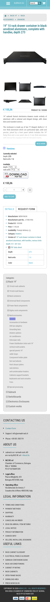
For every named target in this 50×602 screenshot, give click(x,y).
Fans (11, 382)
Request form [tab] (26, 209)
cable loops (13, 354)
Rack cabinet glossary (15, 552)
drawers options (15, 333)
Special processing (16, 387)
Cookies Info (10, 536)
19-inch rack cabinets (17, 286)
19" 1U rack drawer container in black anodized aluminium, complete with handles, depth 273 (25, 29)
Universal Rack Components (19, 301)
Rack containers (15, 296)
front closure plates (16, 364)
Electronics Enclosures (18, 401)
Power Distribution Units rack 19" (21, 343)
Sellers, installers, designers (18, 540)
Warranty (9, 516)
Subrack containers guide (16, 560)
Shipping (9, 513)
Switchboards (14, 396)
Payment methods (13, 509)
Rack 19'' (13, 16)
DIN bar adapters (15, 326)
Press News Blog (12, 583)
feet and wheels (15, 361)
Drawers (21, 19)
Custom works (15, 406)
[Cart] (43, 3)
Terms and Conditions (14, 505)
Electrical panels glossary (17, 556)
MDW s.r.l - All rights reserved (32, 588)
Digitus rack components (18, 310)
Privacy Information (14, 532)
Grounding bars (15, 329)
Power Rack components (18, 306)
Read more (41, 144)
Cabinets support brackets (19, 375)
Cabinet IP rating (12, 568)
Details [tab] (9, 209)
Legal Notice (10, 528)
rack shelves (14, 368)
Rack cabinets (11, 571)
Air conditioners (15, 336)
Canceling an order (13, 520)
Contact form (10, 428)
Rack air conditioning (14, 564)
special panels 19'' (16, 350)
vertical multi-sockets (17, 347)
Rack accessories (15, 315)
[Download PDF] (16, 175)
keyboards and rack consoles (20, 379)
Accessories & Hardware (18, 322)
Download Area (12, 579)
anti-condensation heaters (19, 371)
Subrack (12, 392)
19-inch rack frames (16, 291)
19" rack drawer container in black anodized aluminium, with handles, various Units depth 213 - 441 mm (23, 240)
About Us (25, 455)
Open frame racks (13, 575)
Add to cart (9, 196)
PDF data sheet (16, 247)
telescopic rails (14, 340)
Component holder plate (18, 357)
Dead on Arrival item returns (18, 524)
